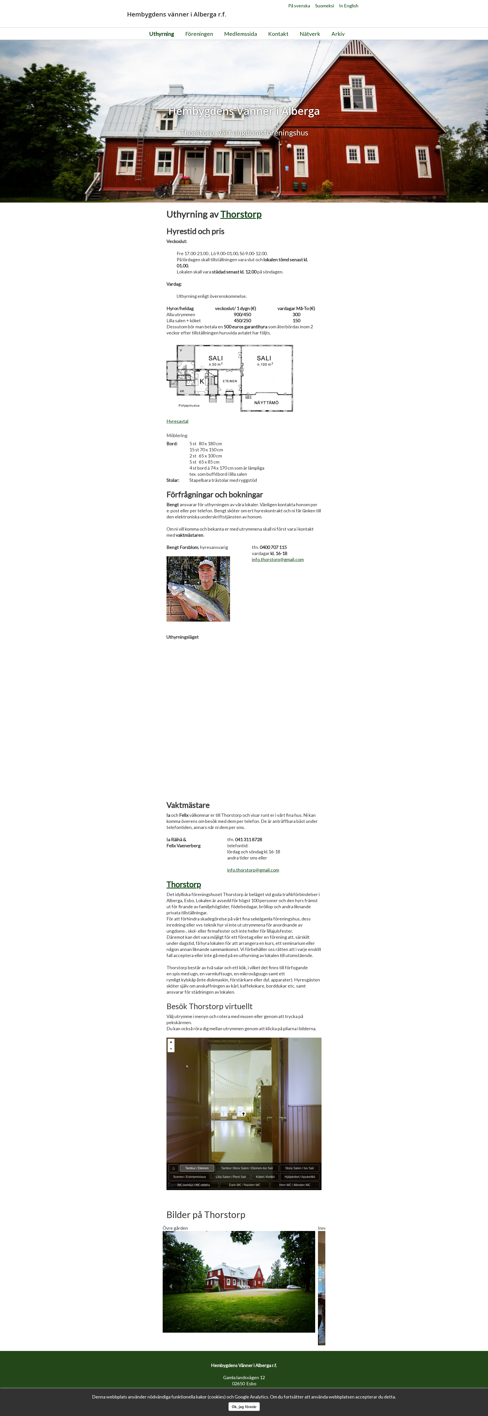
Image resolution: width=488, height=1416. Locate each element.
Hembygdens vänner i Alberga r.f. (176, 14)
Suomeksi (324, 5)
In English (348, 5)
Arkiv (338, 34)
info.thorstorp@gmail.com (278, 559)
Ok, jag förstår (244, 1406)
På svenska (299, 5)
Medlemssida (240, 34)
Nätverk (310, 34)
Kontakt (278, 34)
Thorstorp (241, 214)
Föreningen (199, 34)
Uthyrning (161, 34)
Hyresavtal (177, 421)
